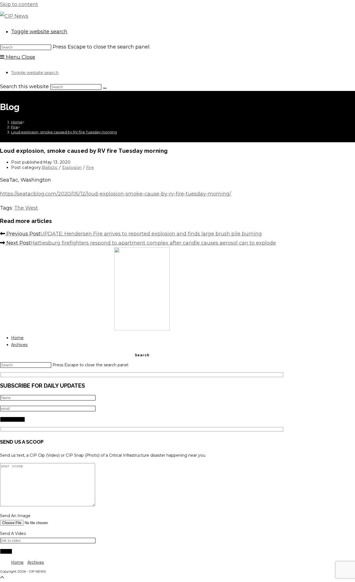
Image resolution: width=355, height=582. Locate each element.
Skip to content (19, 4)
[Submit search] (105, 88)
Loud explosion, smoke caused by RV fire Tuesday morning (64, 132)
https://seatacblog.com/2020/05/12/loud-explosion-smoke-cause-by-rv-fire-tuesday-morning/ (115, 194)
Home (17, 337)
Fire (90, 167)
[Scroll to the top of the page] (2, 578)
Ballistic (50, 167)
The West (26, 208)
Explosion (72, 167)
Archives (19, 344)
